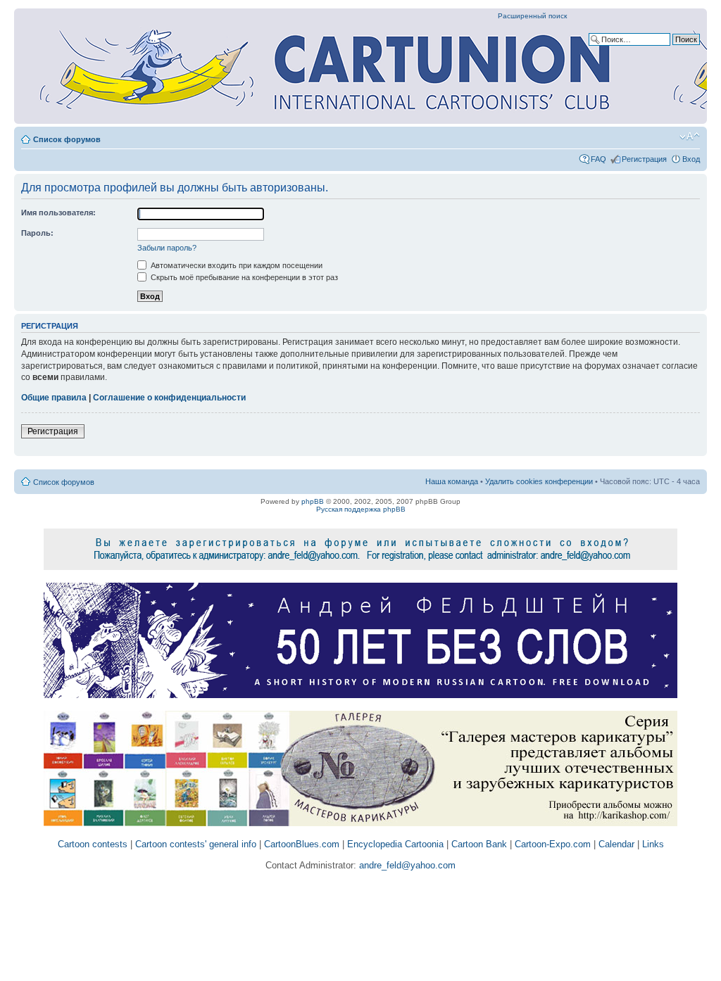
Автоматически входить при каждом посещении (235, 265)
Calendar (616, 844)
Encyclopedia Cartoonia (395, 844)
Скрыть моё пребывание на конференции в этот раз (243, 277)
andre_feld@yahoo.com (406, 865)
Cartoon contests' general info (195, 844)
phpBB (312, 501)
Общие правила (54, 398)
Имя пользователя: (58, 212)
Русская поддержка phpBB (361, 509)
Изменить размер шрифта (689, 136)
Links (653, 844)
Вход (691, 159)
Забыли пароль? (166, 247)
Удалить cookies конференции (539, 481)
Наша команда (451, 481)
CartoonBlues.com (301, 844)
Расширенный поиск (532, 16)
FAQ (598, 159)
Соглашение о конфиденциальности (169, 398)
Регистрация (644, 159)
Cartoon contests (92, 844)
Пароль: (37, 233)
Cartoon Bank (479, 844)
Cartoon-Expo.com (553, 844)
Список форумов (67, 139)
